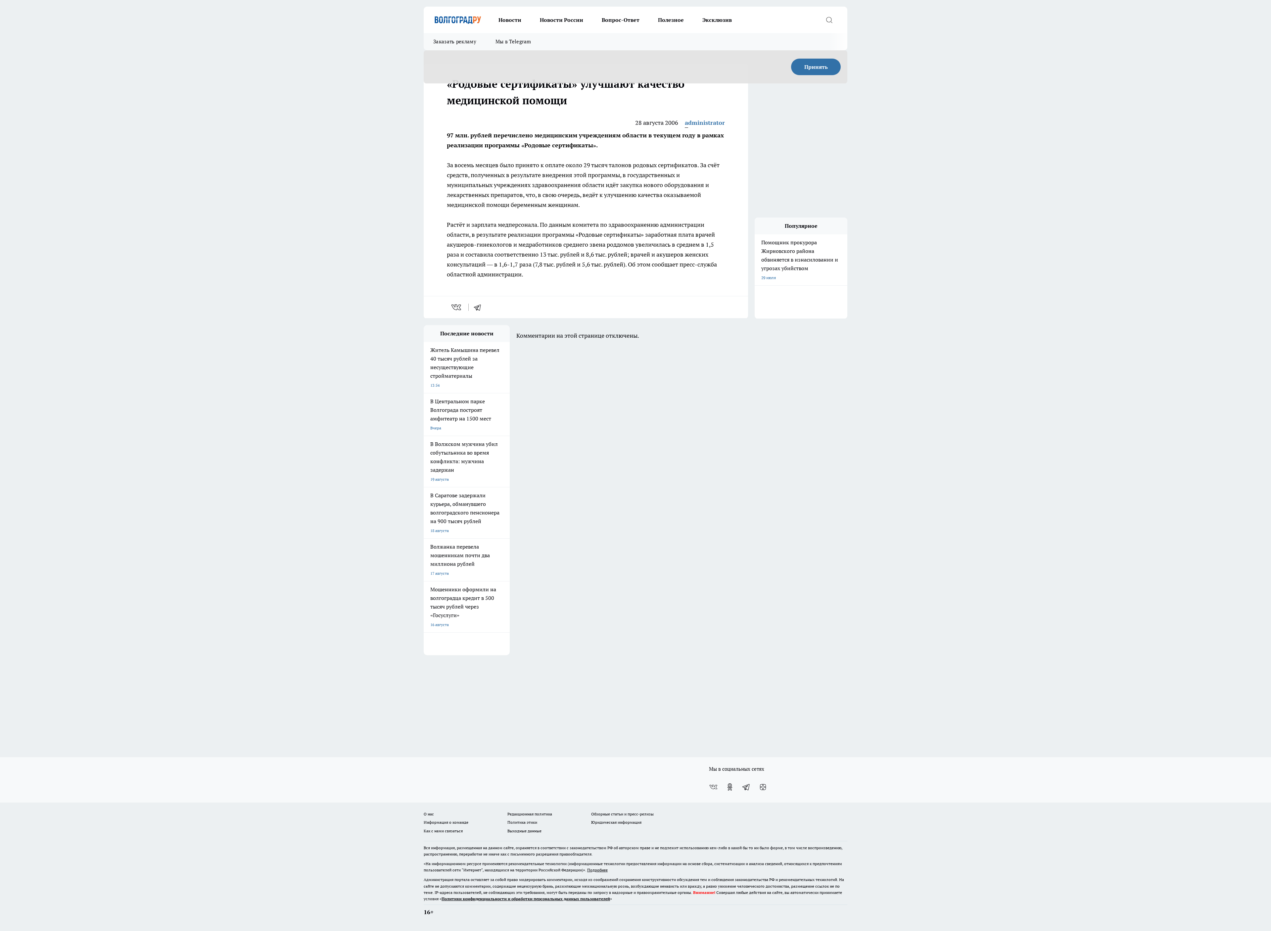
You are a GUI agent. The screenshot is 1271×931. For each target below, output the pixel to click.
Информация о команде (446, 822)
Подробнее (597, 869)
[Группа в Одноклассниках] (730, 787)
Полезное (671, 20)
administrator (705, 122)
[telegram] (479, 307)
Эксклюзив (717, 20)
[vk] (457, 307)
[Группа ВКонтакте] (713, 787)
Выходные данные (524, 830)
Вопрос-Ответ (620, 20)
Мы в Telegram (513, 41)
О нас (429, 813)
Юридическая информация (616, 822)
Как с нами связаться (443, 830)
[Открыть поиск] (829, 19)
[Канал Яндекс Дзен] (763, 787)
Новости (509, 20)
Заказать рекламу (454, 41)
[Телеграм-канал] (746, 787)
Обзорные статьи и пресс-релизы (622, 813)
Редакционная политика (529, 813)
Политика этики (522, 822)
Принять (816, 67)
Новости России (561, 20)
